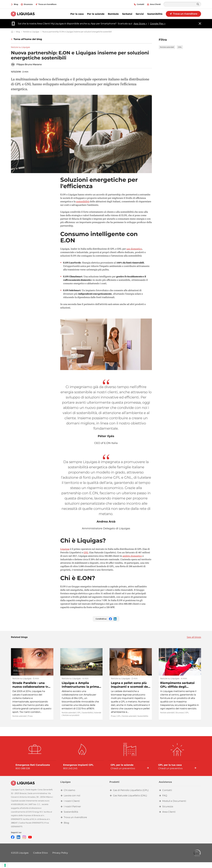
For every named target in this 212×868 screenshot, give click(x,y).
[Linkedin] (18, 837)
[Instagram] (24, 837)
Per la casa (77, 14)
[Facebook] (12, 837)
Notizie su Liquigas (20, 47)
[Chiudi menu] (200, 23)
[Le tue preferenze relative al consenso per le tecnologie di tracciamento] (5, 865)
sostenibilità (82, 201)
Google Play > (157, 23)
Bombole (113, 14)
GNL (180, 47)
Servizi (140, 14)
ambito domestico (132, 555)
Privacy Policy (60, 852)
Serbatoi (127, 14)
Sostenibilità (154, 14)
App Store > (140, 23)
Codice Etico (40, 852)
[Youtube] (30, 837)
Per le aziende (95, 14)
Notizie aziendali (167, 47)
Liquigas (64, 548)
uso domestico (134, 248)
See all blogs (194, 637)
